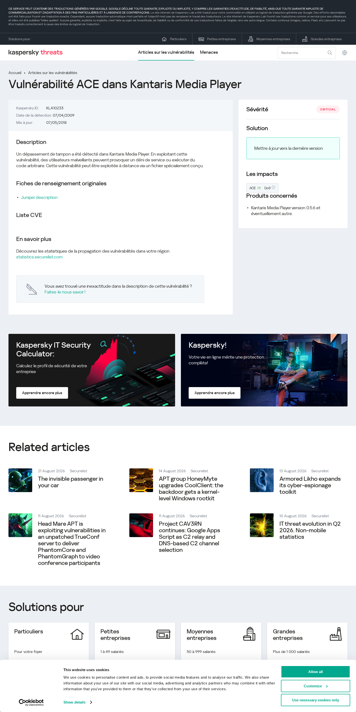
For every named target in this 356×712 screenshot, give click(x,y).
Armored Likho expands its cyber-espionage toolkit (310, 485)
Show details (74, 702)
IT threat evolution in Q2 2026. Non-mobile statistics (310, 530)
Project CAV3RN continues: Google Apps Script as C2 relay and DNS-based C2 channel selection (189, 536)
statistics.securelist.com (39, 256)
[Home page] (37, 53)
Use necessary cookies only (315, 700)
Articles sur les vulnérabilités (166, 52)
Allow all (315, 672)
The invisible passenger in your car (70, 482)
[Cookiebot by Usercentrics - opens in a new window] (31, 702)
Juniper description (39, 197)
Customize (313, 686)
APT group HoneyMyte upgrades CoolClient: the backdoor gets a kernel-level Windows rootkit (191, 488)
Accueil (14, 72)
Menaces (209, 52)
